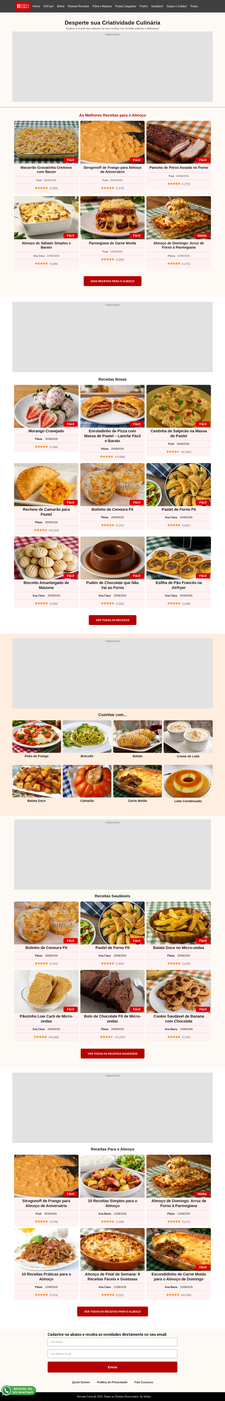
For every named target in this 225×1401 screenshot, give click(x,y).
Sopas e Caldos (177, 6)
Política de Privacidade (112, 1382)
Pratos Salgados (125, 6)
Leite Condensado (188, 801)
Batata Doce (36, 801)
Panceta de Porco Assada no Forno (178, 167)
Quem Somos (81, 1382)
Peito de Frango (37, 756)
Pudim (144, 6)
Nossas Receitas (78, 6)
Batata (137, 756)
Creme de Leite (188, 756)
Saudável (157, 6)
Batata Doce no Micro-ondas (178, 947)
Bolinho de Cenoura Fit (112, 509)
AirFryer (49, 6)
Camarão (87, 801)
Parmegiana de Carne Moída (112, 243)
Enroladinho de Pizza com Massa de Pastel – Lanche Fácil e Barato (112, 436)
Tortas (194, 6)
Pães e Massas (102, 6)
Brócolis (87, 756)
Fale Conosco (143, 1382)
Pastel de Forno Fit (179, 509)
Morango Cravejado (46, 431)
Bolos (60, 6)
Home (36, 6)
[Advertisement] (112, 68)
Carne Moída (137, 801)
